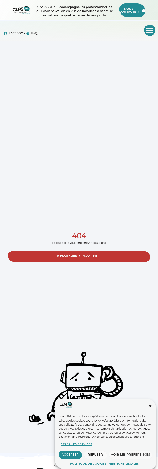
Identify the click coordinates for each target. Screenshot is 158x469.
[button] (150, 406)
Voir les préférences (130, 454)
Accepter (70, 454)
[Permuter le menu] (149, 30)
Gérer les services (76, 444)
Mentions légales (123, 463)
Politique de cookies (88, 463)
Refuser (95, 454)
